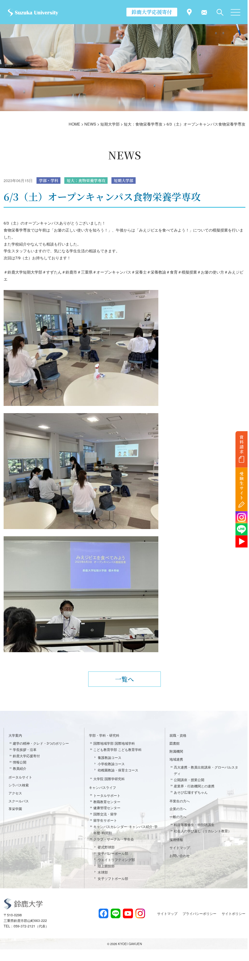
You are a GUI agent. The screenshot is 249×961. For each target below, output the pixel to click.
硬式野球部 (106, 846)
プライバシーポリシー (199, 913)
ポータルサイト (20, 776)
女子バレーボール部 (113, 853)
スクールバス (18, 800)
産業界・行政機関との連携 (194, 785)
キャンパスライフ (102, 787)
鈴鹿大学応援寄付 (152, 11)
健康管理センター (106, 807)
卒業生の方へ (179, 800)
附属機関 (176, 751)
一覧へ (124, 679)
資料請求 (242, 444)
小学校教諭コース (111, 763)
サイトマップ (179, 847)
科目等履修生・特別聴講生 (194, 824)
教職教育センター (106, 801)
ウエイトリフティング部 (116, 859)
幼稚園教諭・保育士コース (118, 769)
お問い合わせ (179, 855)
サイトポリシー (233, 913)
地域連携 (176, 759)
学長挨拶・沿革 (25, 749)
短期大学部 (123, 180)
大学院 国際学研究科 (109, 778)
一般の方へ (177, 816)
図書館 (174, 743)
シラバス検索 (18, 784)
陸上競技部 (106, 865)
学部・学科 (48, 180)
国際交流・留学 (105, 813)
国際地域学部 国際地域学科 (114, 743)
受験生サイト (242, 486)
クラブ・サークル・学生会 (113, 838)
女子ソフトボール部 (113, 878)
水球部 (103, 872)
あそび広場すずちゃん (191, 792)
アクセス (15, 792)
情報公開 (19, 761)
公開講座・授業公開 (189, 779)
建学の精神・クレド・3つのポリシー (41, 743)
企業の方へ (177, 808)
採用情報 (176, 839)
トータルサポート (106, 795)
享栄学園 (15, 808)
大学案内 (15, 735)
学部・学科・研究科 (104, 735)
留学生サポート (105, 820)
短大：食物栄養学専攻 (86, 180)
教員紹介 (19, 768)
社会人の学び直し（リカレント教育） (202, 830)
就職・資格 (177, 735)
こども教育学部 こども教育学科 (117, 749)
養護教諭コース (109, 757)
